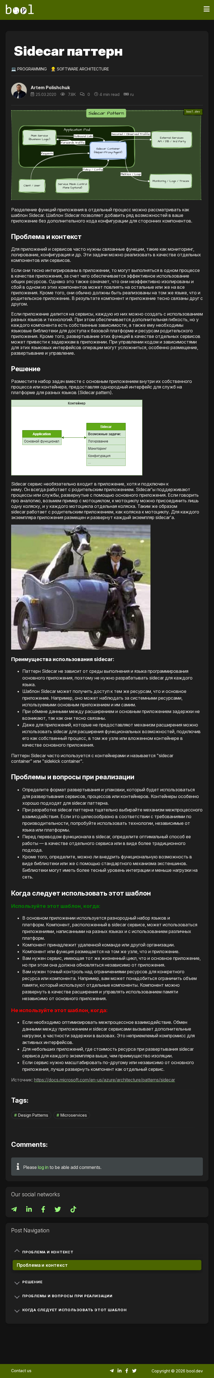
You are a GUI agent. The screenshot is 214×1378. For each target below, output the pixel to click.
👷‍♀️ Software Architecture (80, 69)
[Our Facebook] (43, 1210)
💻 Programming (29, 69)
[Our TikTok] (73, 1210)
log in (43, 1167)
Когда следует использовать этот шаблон (74, 1310)
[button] (76, 437)
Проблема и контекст (48, 1252)
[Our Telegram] (14, 1210)
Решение (32, 1282)
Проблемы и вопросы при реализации (67, 1296)
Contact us (21, 1370)
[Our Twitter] (58, 1210)
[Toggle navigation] (206, 9)
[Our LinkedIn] (29, 1210)
